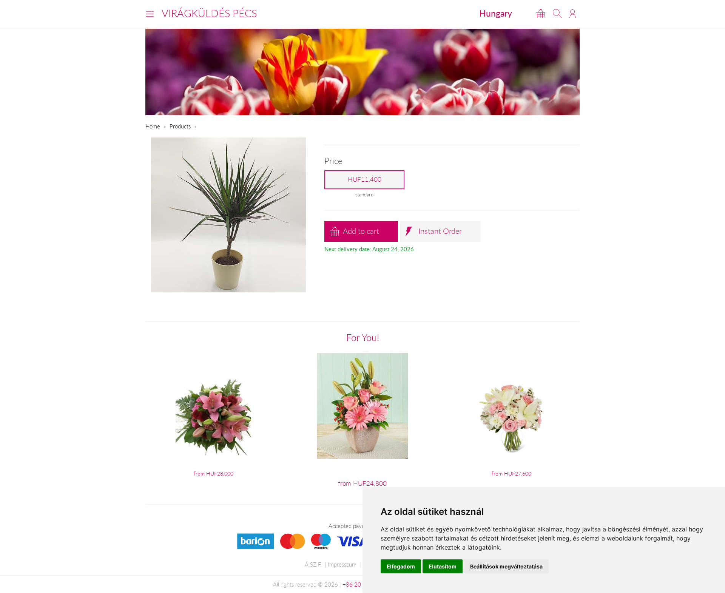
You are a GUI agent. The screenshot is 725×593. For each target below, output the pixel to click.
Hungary (495, 13)
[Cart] (540, 13)
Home (152, 126)
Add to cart (361, 231)
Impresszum (342, 564)
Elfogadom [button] (401, 566)
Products (180, 126)
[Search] (557, 13)
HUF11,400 (364, 179)
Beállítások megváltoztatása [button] (506, 566)
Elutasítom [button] (443, 566)
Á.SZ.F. (313, 564)
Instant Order (440, 231)
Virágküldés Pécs (209, 13)
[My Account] (572, 13)
